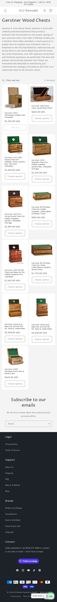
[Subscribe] (49, 424)
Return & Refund (12, 485)
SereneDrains (11, 514)
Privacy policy (16, 596)
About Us (9, 467)
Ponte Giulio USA (12, 526)
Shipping (9, 473)
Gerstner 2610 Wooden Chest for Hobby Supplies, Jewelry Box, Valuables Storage (41, 164)
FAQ (7, 479)
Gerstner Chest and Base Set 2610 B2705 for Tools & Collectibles (15, 326)
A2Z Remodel (18, 592)
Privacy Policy (11, 444)
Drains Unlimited (12, 520)
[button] (5, 11)
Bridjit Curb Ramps (13, 508)
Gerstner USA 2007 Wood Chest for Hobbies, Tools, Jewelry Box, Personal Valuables (15, 162)
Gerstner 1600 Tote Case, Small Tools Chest (42, 107)
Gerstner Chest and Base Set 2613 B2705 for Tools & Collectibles (42, 327)
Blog (7, 491)
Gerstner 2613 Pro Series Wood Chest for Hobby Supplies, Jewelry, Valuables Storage (15, 218)
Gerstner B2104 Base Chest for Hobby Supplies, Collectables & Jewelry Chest (41, 210)
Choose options (42, 118)
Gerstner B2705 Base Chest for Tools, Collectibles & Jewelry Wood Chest (41, 266)
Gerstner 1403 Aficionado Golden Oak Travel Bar (15, 115)
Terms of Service (12, 450)
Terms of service (29, 596)
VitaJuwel (9, 532)
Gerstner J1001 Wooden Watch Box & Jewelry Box (14, 371)
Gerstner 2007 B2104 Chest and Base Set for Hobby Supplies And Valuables (15, 273)
